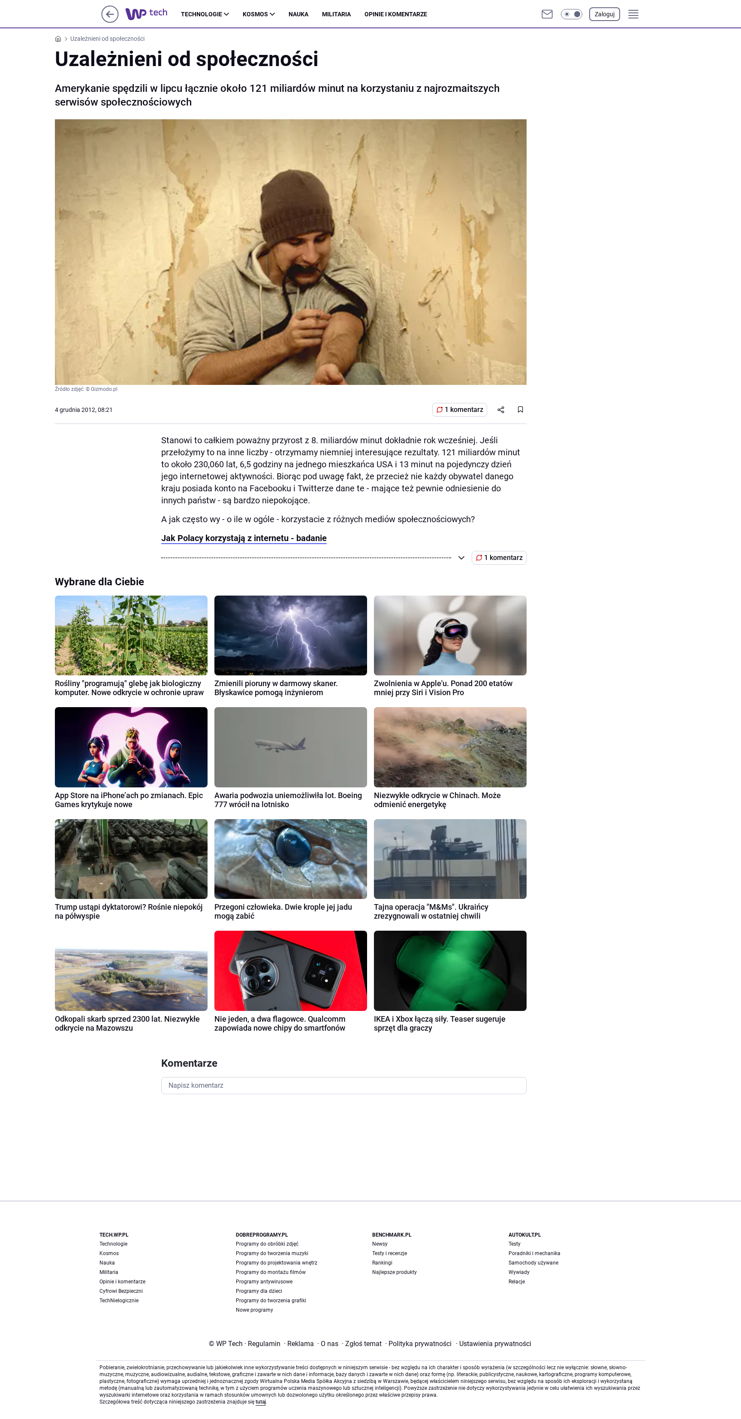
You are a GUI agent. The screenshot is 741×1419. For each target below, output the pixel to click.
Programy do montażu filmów (271, 1272)
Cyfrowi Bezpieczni (121, 1291)
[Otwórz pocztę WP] (547, 14)
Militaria (336, 14)
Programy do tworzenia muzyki (272, 1253)
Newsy (380, 1244)
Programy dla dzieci (259, 1291)
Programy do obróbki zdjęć (267, 1244)
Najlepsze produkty (394, 1272)
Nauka (298, 14)
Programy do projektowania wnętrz (276, 1263)
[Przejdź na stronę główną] (110, 20)
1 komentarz (464, 409)
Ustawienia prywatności (493, 1344)
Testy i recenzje (389, 1253)
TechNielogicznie (119, 1301)
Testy (515, 1244)
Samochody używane (533, 1263)
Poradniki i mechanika (534, 1253)
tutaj (261, 1402)
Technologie (201, 14)
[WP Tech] (153, 14)
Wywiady (519, 1272)
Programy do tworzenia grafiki (271, 1301)
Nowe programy (254, 1310)
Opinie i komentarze (395, 14)
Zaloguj (604, 14)
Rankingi (382, 1263)
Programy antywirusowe (264, 1282)
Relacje (517, 1282)
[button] (571, 14)
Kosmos (255, 14)
